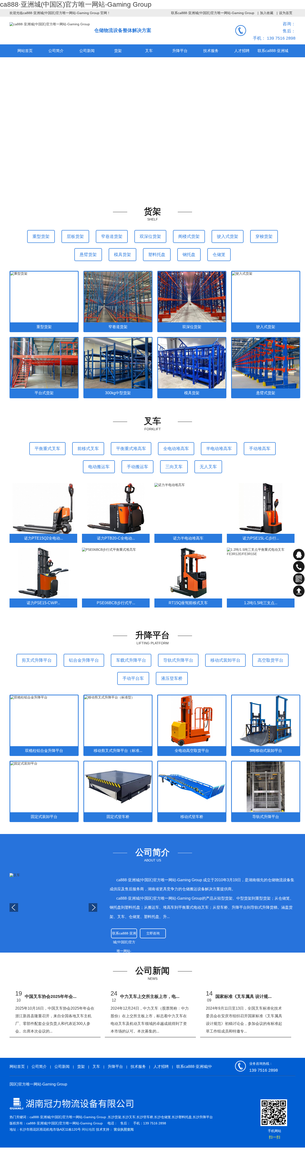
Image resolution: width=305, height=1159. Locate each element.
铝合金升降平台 (84, 660)
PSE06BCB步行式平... (116, 603)
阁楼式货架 (189, 236)
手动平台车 (133, 678)
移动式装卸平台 (225, 660)
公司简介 (39, 1067)
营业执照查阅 (124, 1129)
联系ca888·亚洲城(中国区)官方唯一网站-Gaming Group (212, 13)
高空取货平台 (270, 660)
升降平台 (115, 1067)
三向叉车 (174, 466)
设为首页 (285, 13)
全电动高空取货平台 (192, 751)
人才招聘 (161, 1067)
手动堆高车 (259, 448)
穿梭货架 (264, 236)
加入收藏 (266, 13)
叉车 (96, 1067)
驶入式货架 (227, 236)
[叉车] (53, 905)
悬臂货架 (88, 254)
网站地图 (88, 1129)
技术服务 (138, 1067)
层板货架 (75, 236)
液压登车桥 (172, 678)
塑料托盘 (156, 254)
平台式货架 (44, 393)
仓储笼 (219, 254)
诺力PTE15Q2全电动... (43, 538)
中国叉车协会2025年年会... (50, 996)
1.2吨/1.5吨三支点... (260, 603)
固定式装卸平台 (44, 817)
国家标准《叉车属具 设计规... (243, 996)
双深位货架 (150, 236)
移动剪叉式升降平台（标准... (118, 751)
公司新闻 (62, 1067)
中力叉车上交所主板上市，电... (149, 996)
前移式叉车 (88, 448)
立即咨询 (153, 933)
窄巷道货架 (111, 236)
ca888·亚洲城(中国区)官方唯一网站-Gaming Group (76, 4)
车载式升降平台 (131, 660)
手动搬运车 (137, 466)
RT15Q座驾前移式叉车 (188, 603)
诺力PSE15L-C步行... (261, 538)
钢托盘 (189, 254)
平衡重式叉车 (47, 448)
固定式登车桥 (118, 817)
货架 (81, 1067)
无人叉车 (208, 466)
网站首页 (25, 51)
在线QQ (299, 554)
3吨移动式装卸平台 (265, 751)
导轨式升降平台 (178, 660)
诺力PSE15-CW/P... (43, 603)
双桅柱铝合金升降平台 (44, 751)
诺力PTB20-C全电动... (116, 538)
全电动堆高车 (176, 448)
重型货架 (41, 236)
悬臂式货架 (265, 393)
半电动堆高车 (219, 448)
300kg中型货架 (118, 393)
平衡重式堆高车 (131, 448)
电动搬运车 (99, 466)
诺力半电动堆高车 (188, 538)
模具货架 (122, 254)
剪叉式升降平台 (37, 660)
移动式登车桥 (191, 817)
